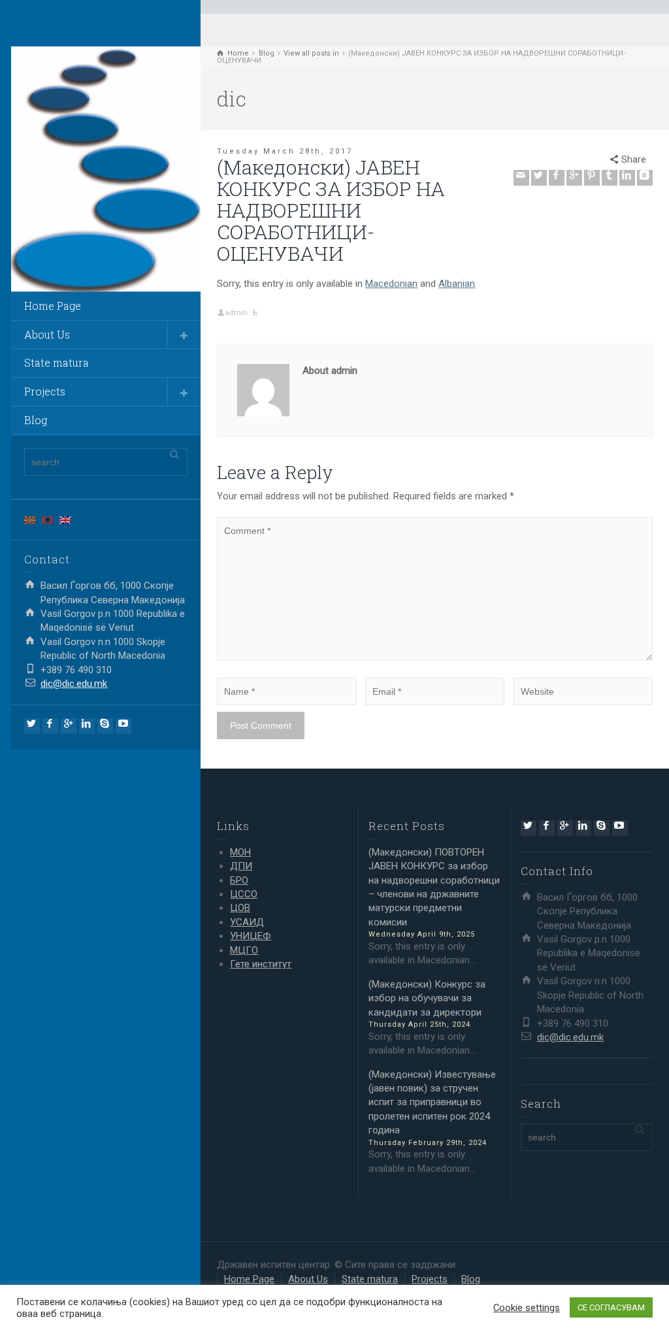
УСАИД (247, 922)
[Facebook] (50, 726)
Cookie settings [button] (526, 1308)
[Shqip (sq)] (48, 519)
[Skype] (105, 726)
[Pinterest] (592, 178)
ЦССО (243, 894)
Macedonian (391, 284)
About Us (47, 334)
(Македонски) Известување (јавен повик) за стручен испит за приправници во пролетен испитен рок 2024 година (432, 1103)
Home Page (52, 305)
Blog (35, 420)
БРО (239, 880)
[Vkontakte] (645, 178)
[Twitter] (32, 726)
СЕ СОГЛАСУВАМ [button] (611, 1307)
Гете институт (260, 964)
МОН (240, 852)
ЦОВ (240, 908)
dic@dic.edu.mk (74, 684)
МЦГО (244, 950)
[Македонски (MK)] (30, 519)
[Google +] (68, 726)
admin (236, 312)
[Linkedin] (87, 726)
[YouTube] (123, 726)
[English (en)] (65, 519)
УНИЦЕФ (250, 936)
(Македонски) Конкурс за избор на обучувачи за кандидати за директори (426, 998)
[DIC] (106, 169)
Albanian (456, 284)
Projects (44, 391)
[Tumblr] (609, 178)
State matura (56, 362)
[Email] (521, 178)
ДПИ (241, 866)
